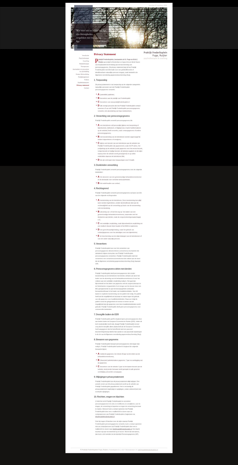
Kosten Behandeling (82, 74)
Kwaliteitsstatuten (83, 82)
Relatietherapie (84, 63)
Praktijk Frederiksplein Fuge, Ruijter (155, 53)
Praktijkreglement (83, 77)
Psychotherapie (84, 58)
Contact (86, 88)
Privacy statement (83, 85)
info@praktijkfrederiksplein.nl (104, 416)
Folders (86, 79)
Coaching (86, 61)
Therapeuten (85, 66)
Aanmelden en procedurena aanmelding (81, 70)
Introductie (85, 55)
